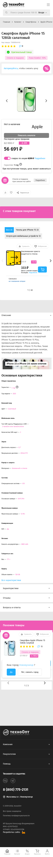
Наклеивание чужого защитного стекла (30, 252)
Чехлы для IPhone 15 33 (27, 230)
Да (11, 672)
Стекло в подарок (15, 58)
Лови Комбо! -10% (37, 58)
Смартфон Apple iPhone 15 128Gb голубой (32, 641)
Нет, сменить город (29, 672)
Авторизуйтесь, (11, 68)
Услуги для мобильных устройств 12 (23, 236)
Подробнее (40, 158)
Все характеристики (11, 580)
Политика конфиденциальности (16, 816)
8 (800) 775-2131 (15, 789)
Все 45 (9, 230)
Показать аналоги (26, 135)
